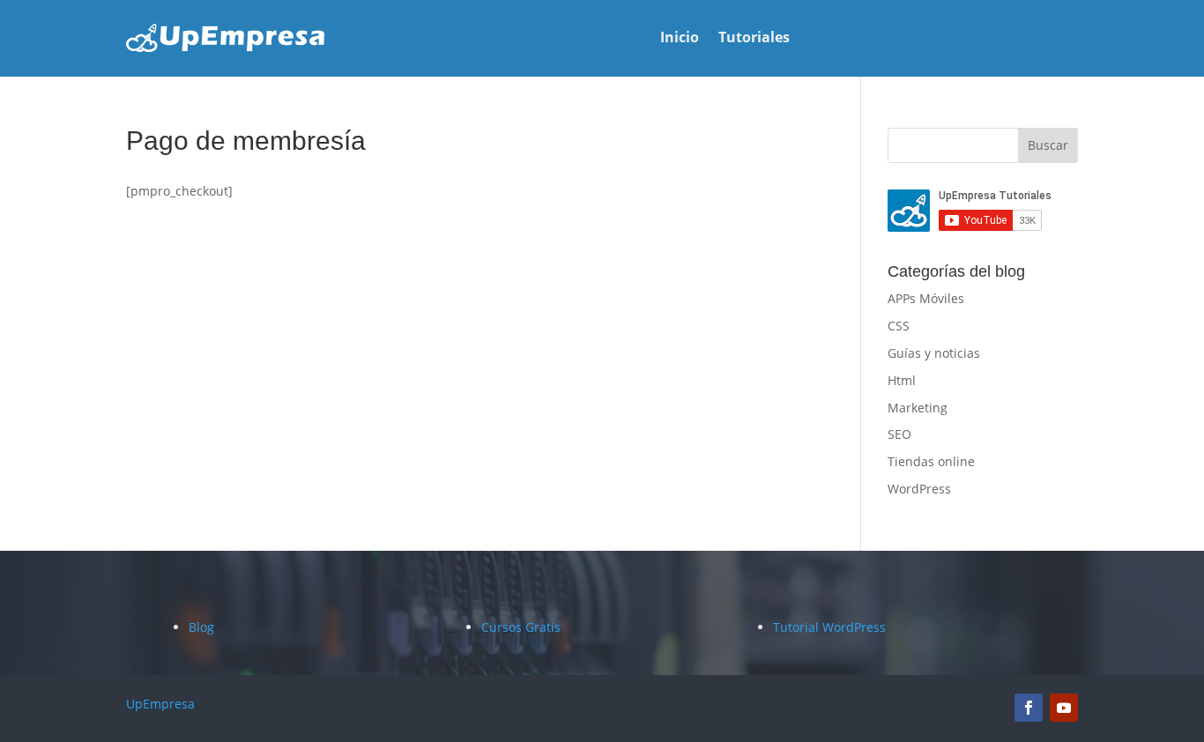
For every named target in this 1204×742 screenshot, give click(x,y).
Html (902, 380)
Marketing (918, 407)
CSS (899, 325)
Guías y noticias (934, 353)
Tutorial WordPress (829, 627)
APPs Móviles (926, 298)
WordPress (919, 488)
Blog (201, 627)
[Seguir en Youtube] (1064, 708)
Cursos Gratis (521, 627)
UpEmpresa (160, 703)
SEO (899, 434)
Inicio (679, 39)
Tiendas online (931, 461)
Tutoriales (754, 39)
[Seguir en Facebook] (1028, 708)
